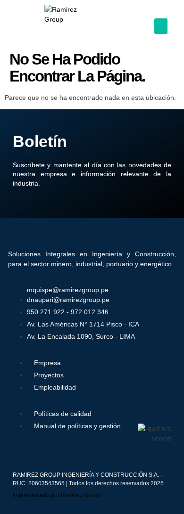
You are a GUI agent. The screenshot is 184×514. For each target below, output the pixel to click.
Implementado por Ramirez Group (56, 495)
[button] (160, 26)
